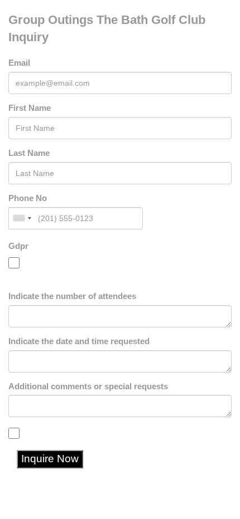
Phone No (27, 198)
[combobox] (22, 218)
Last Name (29, 153)
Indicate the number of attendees (72, 296)
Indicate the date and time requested (79, 341)
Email (19, 62)
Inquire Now (50, 458)
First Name (29, 108)
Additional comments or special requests (88, 386)
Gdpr (18, 246)
